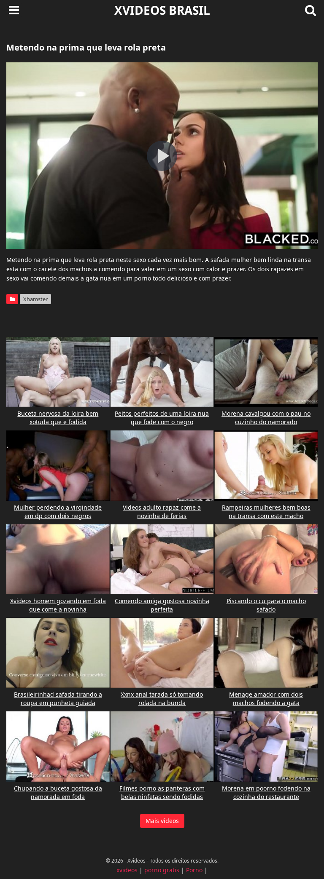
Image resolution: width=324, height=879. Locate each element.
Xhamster (35, 299)
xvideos (127, 870)
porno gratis (161, 870)
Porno (194, 870)
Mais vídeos (162, 821)
